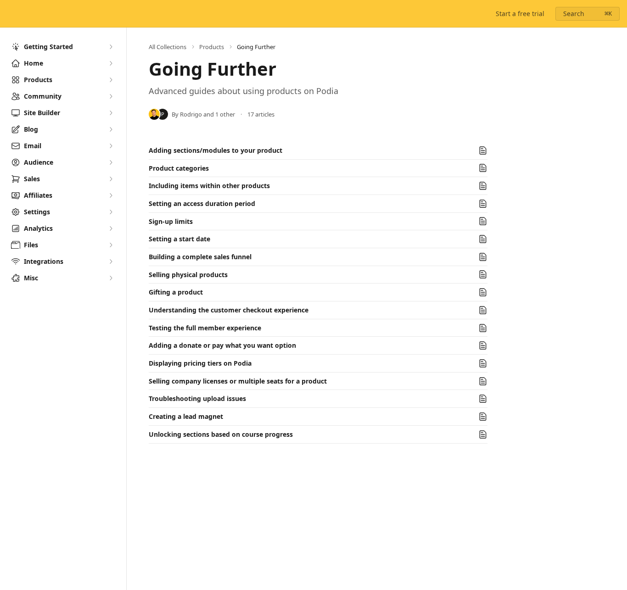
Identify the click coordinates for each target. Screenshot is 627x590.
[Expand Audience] (110, 162)
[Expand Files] (110, 245)
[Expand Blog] (110, 129)
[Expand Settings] (110, 212)
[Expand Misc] (110, 278)
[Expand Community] (110, 96)
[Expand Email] (110, 145)
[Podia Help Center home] (9, 13)
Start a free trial (520, 13)
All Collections (167, 47)
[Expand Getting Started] (110, 46)
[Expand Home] (110, 63)
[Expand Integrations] (110, 261)
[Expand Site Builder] (110, 112)
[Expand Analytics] (110, 228)
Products (211, 47)
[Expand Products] (110, 79)
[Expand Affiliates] (110, 195)
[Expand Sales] (110, 179)
